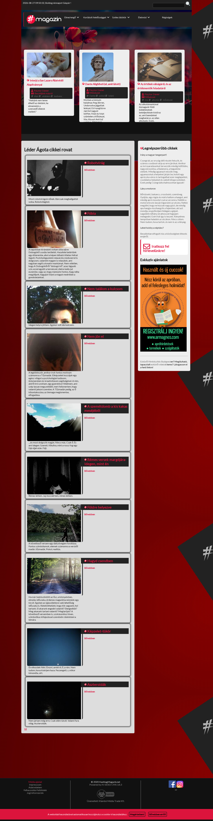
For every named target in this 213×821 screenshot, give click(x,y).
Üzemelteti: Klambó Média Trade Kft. (105, 801)
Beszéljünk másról (43, 93)
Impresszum (35, 784)
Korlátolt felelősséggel (94, 17)
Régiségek (167, 17)
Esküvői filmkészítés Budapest (155, 361)
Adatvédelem (35, 787)
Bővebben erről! (157, 814)
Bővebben (89, 169)
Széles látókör (119, 17)
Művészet (95, 92)
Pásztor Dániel (41, 90)
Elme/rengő (70, 17)
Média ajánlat (35, 781)
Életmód (142, 17)
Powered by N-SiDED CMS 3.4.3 (105, 784)
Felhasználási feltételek (35, 790)
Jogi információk (35, 792)
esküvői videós (158, 364)
